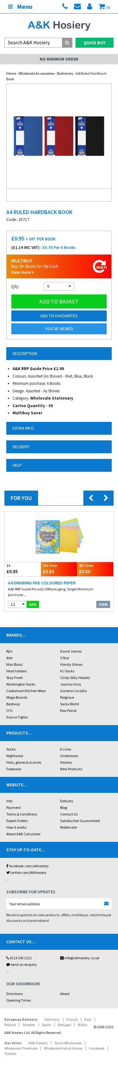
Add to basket (59, 301)
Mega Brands (16, 697)
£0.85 (12, 569)
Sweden (28, 1024)
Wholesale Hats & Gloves (63, 1048)
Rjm (9, 651)
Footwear (13, 769)
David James (70, 651)
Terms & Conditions (21, 814)
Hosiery (66, 762)
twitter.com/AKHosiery (28, 872)
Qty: (15, 286)
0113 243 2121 (20, 957)
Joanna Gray (70, 684)
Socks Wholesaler (68, 1043)
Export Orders (17, 820)
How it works (16, 827)
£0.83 (50, 569)
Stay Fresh (14, 677)
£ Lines (65, 749)
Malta (82, 1024)
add (33, 604)
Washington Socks (20, 684)
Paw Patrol (68, 710)
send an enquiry (23, 964)
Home (11, 73)
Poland (10, 1024)
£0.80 (86, 569)
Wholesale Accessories (36, 73)
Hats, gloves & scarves (23, 762)
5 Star (64, 657)
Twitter (10, 1053)
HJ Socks (67, 671)
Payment (13, 807)
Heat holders (16, 671)
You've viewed (59, 328)
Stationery (65, 73)
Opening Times (18, 1000)
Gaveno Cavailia (73, 690)
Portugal (64, 1024)
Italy (88, 1019)
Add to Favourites (59, 316)
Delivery (66, 801)
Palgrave (67, 697)
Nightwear (14, 755)
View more (21, 272)
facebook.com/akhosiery (28, 865)
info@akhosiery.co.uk (82, 957)
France (72, 1019)
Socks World (69, 704)
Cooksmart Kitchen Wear (26, 690)
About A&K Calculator (23, 833)
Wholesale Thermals (20, 1048)
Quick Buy (94, 43)
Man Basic (14, 664)
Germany (52, 1019)
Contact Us (69, 814)
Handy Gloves (71, 664)
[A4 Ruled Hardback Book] (59, 136)
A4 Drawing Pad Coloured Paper (42, 583)
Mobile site (68, 827)
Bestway (13, 704)
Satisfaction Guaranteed (80, 820)
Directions (14, 993)
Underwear (69, 755)
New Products (71, 769)
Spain (46, 1024)
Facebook (96, 1048)
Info (9, 801)
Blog (63, 807)
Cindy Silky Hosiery (75, 677)
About (65, 993)
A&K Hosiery (38, 1043)
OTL (9, 710)
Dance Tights (17, 717)
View (103, 604)
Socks (10, 749)
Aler (9, 657)
